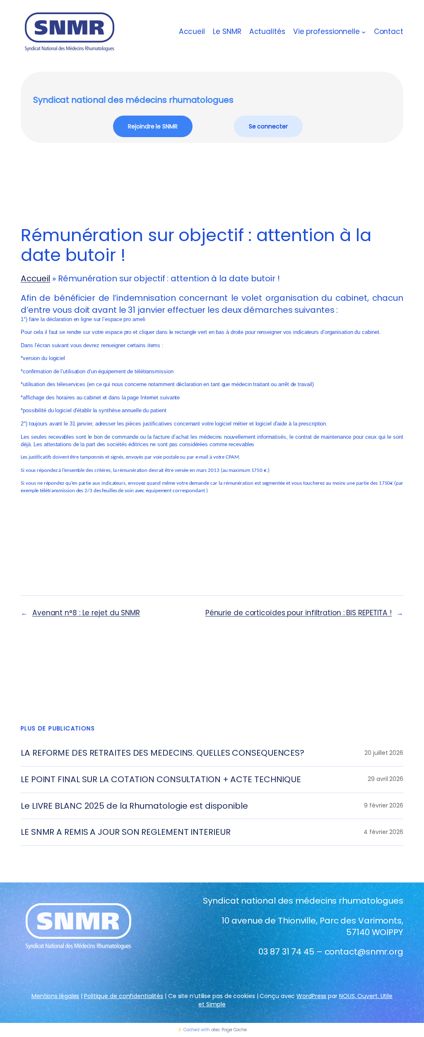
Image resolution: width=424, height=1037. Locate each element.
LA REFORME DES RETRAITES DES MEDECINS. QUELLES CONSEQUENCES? (162, 753)
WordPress (311, 996)
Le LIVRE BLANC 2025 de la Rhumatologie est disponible (134, 806)
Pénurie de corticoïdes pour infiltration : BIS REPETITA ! (298, 613)
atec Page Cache (229, 1030)
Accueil (192, 31)
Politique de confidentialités (123, 996)
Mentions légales (55, 996)
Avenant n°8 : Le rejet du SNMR (86, 613)
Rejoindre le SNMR (152, 126)
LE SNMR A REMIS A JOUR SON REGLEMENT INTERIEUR (125, 832)
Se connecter (268, 126)
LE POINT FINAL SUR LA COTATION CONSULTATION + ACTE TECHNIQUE (161, 779)
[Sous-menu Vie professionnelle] (363, 32)
